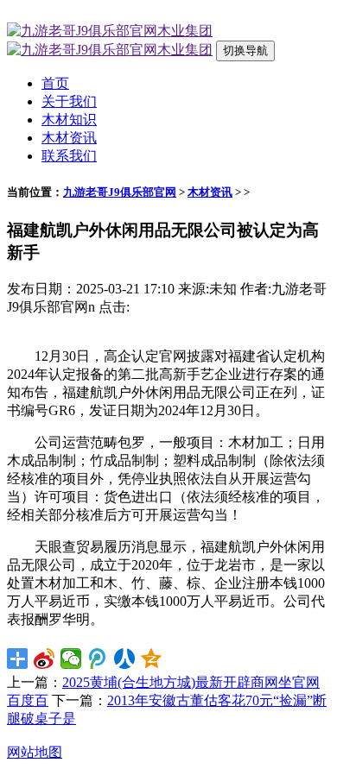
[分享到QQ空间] (151, 658)
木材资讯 (69, 137)
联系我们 (69, 155)
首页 (55, 83)
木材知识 (69, 119)
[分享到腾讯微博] (98, 658)
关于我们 (69, 101)
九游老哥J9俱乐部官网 (119, 192)
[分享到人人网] (125, 658)
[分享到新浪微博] (44, 658)
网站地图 (34, 752)
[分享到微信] (71, 658)
